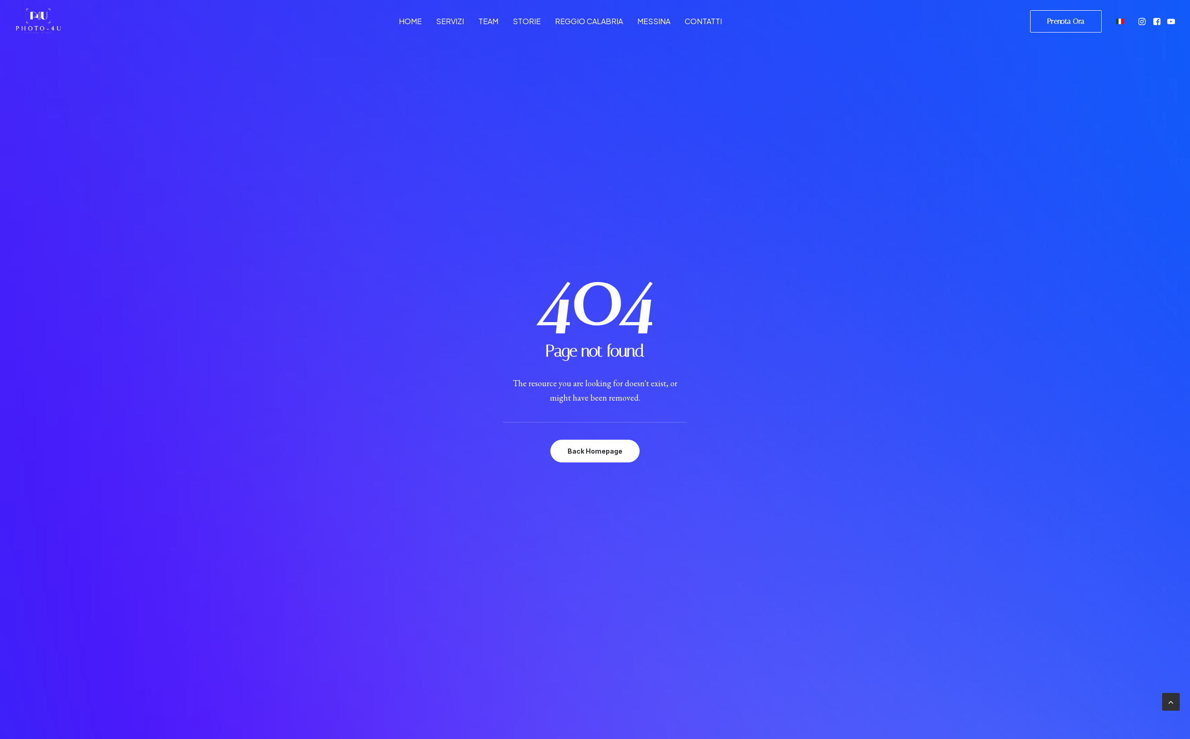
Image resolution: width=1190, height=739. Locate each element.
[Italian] (1119, 21)
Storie (527, 21)
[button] (1143, 21)
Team (488, 21)
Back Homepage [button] (595, 451)
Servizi (450, 21)
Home (410, 21)
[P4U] (38, 21)
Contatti (703, 21)
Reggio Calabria (589, 21)
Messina (653, 21)
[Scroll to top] (1171, 700)
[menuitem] (410, 21)
